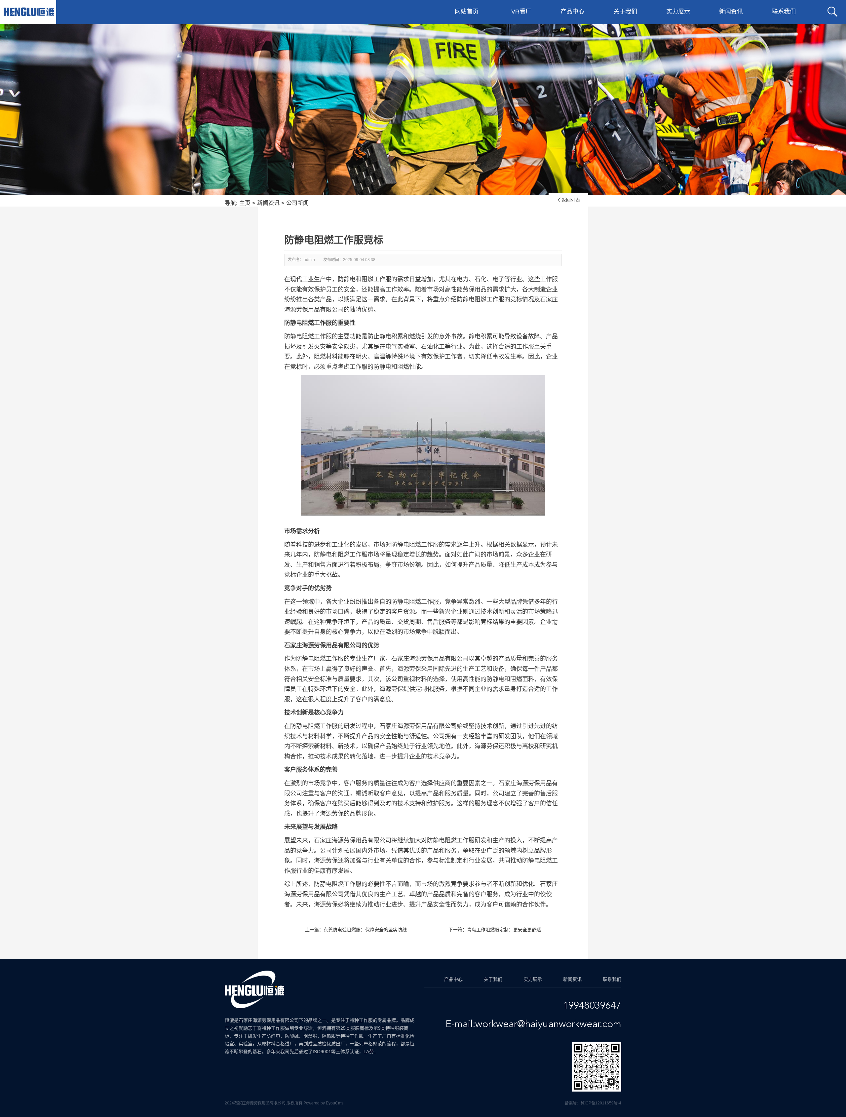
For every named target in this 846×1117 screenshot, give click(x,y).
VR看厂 (521, 11)
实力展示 (678, 11)
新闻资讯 (731, 11)
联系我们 (784, 11)
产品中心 (572, 11)
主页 (244, 203)
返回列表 (568, 200)
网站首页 (467, 11)
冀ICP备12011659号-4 (601, 1103)
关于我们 (625, 11)
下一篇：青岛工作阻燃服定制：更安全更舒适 (494, 929)
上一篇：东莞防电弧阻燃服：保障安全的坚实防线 (356, 929)
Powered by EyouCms (322, 1103)
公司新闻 (297, 203)
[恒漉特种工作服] (29, 12)
